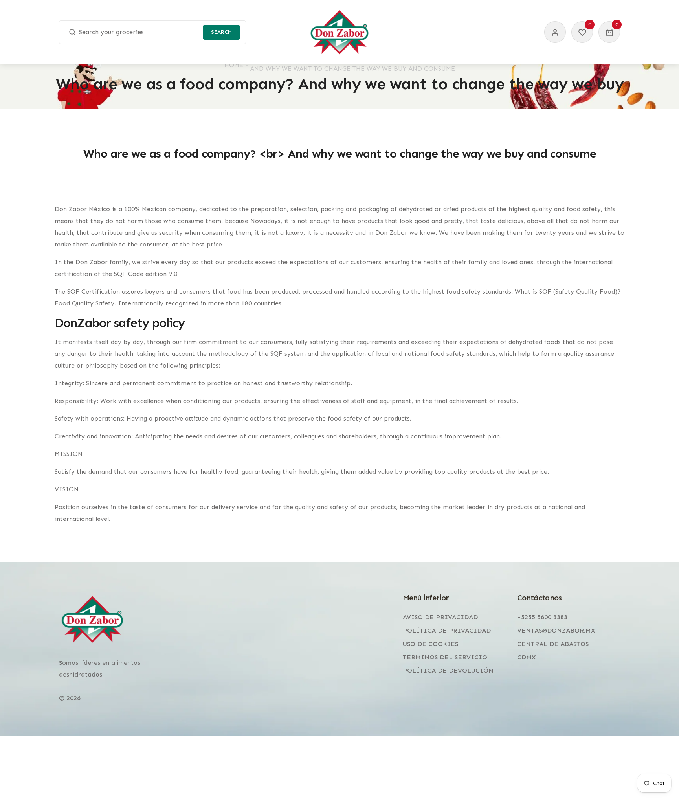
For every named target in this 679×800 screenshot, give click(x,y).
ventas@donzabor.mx (556, 630)
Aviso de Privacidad (440, 617)
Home (233, 65)
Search (221, 32)
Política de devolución (448, 670)
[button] (609, 32)
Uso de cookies (430, 643)
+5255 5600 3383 (542, 617)
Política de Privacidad (447, 630)
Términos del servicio (445, 657)
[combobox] (152, 32)
